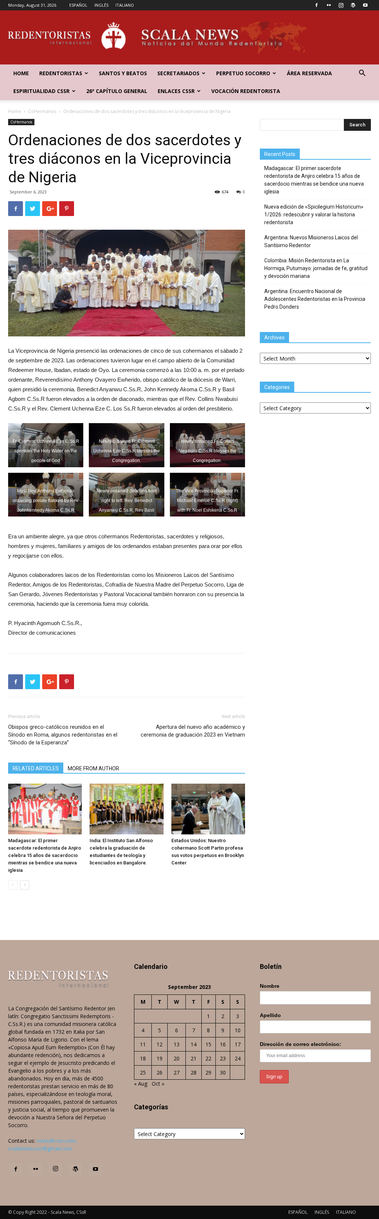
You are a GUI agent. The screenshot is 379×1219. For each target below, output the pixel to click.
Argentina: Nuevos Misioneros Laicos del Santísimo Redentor (311, 241)
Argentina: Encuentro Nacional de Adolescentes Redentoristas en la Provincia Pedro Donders (314, 299)
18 (143, 1058)
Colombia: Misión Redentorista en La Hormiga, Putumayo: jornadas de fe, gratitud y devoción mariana (316, 268)
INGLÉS (101, 5)
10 (238, 1030)
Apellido (270, 1015)
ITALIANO (124, 5)
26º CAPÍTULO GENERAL (116, 90)
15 (208, 1044)
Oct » (158, 1083)
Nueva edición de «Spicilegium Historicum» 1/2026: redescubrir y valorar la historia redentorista (313, 214)
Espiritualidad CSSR (41, 90)
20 (177, 1058)
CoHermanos (42, 111)
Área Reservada (309, 73)
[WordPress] (353, 5)
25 (143, 1072)
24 (238, 1058)
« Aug (140, 1083)
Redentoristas (60, 73)
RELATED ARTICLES (36, 768)
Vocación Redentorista (245, 90)
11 (143, 1044)
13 (177, 1044)
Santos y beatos (123, 73)
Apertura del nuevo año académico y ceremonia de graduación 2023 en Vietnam (193, 731)
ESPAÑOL (78, 5)
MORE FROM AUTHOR (93, 768)
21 (194, 1058)
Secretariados (178, 73)
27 (177, 1072)
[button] (362, 73)
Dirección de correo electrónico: (300, 1044)
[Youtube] (365, 5)
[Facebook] (316, 5)
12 (159, 1044)
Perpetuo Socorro (243, 73)
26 (159, 1072)
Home (21, 73)
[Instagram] (340, 5)
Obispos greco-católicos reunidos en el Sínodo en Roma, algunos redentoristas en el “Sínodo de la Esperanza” (62, 735)
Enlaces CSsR (176, 90)
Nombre (269, 986)
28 (194, 1072)
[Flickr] (328, 5)
